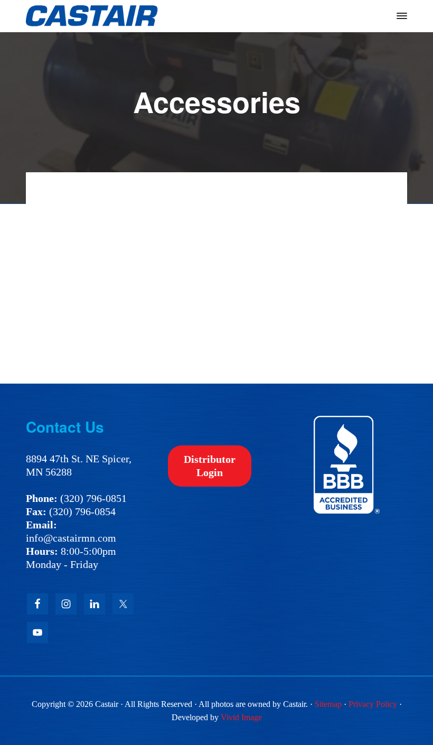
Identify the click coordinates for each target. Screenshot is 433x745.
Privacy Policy (373, 704)
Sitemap (328, 704)
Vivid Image (241, 717)
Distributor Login (210, 465)
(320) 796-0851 (93, 498)
